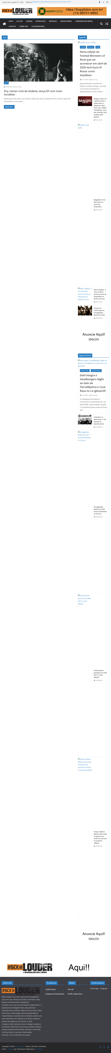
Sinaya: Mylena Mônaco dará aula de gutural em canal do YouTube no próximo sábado (100, 837)
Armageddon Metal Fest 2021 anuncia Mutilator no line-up (100, 510)
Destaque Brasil (96, 370)
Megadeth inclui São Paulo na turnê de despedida (100, 203)
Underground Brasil (84, 21)
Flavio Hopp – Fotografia (98, 988)
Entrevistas (41, 21)
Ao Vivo (19, 21)
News (11, 21)
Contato (12, 26)
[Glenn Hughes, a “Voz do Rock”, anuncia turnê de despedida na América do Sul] (85, 295)
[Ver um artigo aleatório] (106, 23)
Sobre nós (23, 26)
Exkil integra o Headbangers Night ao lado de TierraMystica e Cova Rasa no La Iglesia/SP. (93, 383)
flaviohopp (18, 87)
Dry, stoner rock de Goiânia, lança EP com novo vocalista (33, 92)
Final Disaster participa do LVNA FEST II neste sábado (100, 673)
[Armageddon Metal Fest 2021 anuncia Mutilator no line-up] (85, 512)
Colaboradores (38, 26)
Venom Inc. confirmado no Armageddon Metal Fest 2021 (99, 311)
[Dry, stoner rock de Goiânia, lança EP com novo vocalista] (38, 62)
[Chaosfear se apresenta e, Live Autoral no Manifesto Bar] (85, 422)
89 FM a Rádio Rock (75, 994)
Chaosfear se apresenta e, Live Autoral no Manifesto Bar (100, 420)
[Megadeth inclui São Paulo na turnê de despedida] (85, 205)
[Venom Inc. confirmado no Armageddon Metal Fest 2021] (85, 313)
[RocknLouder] (4, 23)
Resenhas (53, 21)
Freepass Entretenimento (55, 994)
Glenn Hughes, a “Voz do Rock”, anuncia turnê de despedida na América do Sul (100, 294)
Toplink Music (51, 989)
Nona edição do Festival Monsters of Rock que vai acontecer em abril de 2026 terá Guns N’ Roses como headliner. (93, 63)
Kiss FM (70, 989)
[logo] (21, 988)
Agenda (29, 21)
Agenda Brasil (66, 21)
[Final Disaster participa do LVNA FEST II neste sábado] (85, 675)
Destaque (90, 47)
